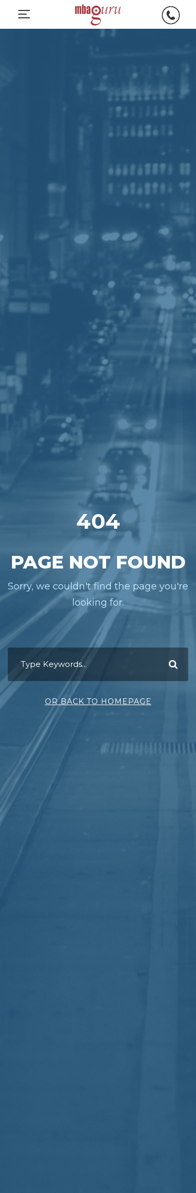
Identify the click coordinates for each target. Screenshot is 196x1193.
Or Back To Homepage (98, 701)
